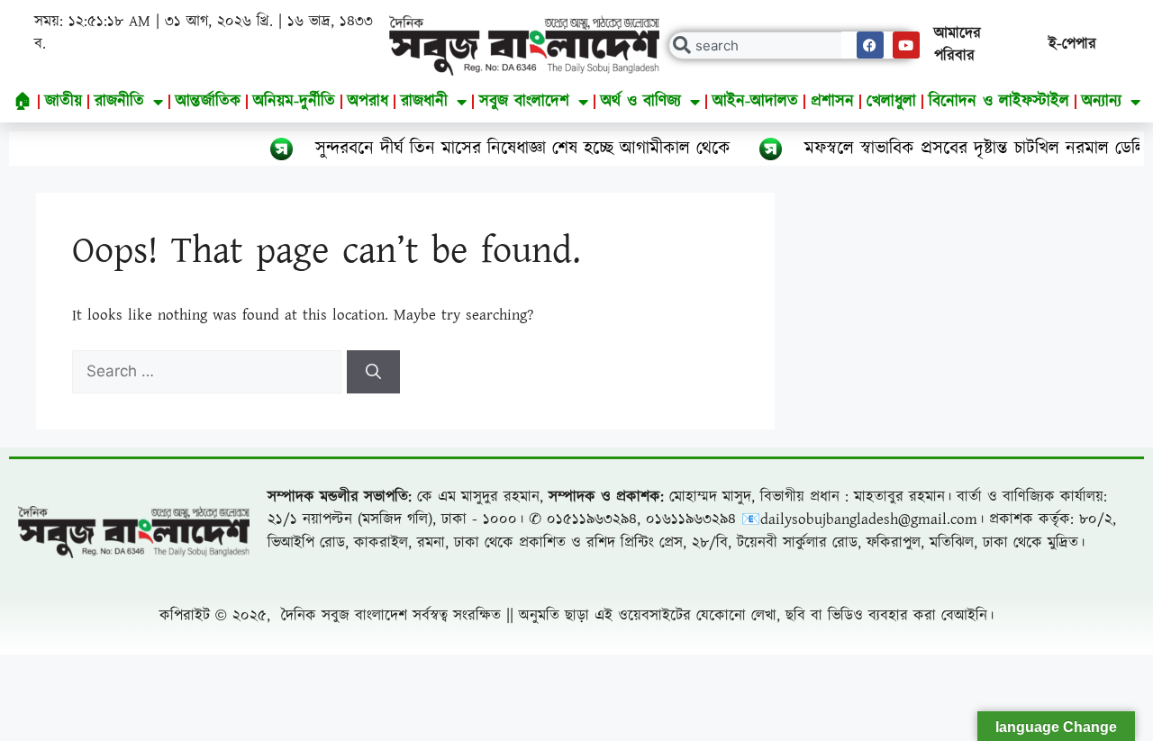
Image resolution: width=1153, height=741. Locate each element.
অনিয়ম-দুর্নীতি (294, 101)
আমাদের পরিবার (957, 45)
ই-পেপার (1072, 44)
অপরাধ (368, 101)
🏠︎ (23, 101)
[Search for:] (209, 372)
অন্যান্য (1101, 101)
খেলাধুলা (891, 101)
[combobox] (792, 45)
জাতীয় (63, 101)
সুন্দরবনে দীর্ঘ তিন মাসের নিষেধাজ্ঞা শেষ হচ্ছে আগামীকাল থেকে (498, 148)
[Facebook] (870, 45)
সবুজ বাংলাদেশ (524, 101)
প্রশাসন (832, 101)
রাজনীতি (119, 101)
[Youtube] (906, 45)
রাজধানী (424, 101)
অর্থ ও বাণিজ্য (641, 101)
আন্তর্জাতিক (208, 101)
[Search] (373, 371)
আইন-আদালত (755, 101)
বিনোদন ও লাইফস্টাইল (999, 101)
